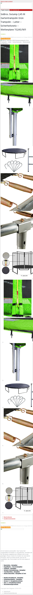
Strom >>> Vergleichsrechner (13, 581)
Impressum (7, 591)
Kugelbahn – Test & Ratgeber (13, 567)
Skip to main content (7, 1)
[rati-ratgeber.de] (16, 8)
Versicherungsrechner (11, 584)
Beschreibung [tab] (8, 517)
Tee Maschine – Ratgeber (12, 572)
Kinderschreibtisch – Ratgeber (13, 577)
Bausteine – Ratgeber (10, 565)
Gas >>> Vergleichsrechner (12, 582)
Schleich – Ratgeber (10, 568)
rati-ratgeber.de (14, 10)
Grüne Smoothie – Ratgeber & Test (15, 573)
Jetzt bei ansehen (6, 39)
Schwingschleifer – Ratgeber (13, 579)
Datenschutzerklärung (10, 593)
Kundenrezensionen (9, 518)
